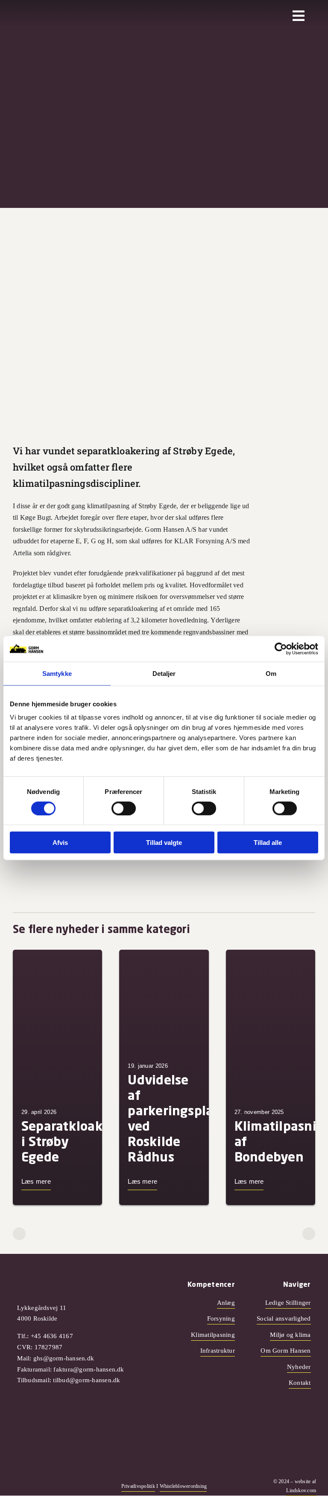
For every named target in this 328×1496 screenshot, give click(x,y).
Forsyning (221, 1318)
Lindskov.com (301, 1490)
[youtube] (41, 1486)
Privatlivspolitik (138, 1486)
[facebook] (14, 1486)
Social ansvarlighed (284, 1318)
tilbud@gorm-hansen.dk (86, 1380)
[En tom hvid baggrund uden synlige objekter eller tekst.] (41, 12)
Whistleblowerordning (183, 1486)
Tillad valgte (164, 842)
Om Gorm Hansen (285, 1350)
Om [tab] (271, 673)
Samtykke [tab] (57, 673)
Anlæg (226, 1302)
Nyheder (299, 1366)
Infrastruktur (217, 1350)
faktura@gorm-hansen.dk (88, 1369)
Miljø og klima (290, 1334)
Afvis (60, 842)
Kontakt (300, 1382)
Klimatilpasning (213, 1334)
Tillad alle (268, 842)
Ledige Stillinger (288, 1302)
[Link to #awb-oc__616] (299, 16)
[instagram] (28, 1486)
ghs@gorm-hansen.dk (63, 1358)
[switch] (123, 808)
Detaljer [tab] (164, 673)
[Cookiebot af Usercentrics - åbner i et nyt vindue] (280, 648)
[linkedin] (56, 1486)
